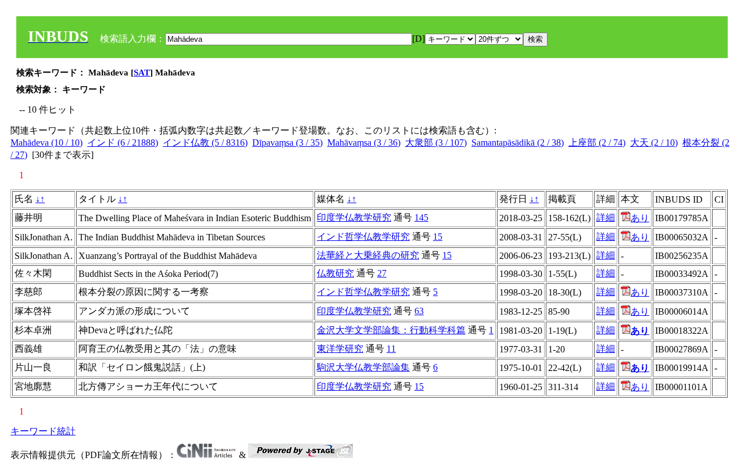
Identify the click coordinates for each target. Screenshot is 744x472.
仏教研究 (335, 273)
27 (382, 273)
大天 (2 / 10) (654, 142)
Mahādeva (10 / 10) (46, 142)
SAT (142, 72)
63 (419, 311)
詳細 (605, 217)
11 (391, 349)
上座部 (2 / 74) (596, 142)
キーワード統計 (43, 431)
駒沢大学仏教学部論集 (363, 367)
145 (421, 217)
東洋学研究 (340, 349)
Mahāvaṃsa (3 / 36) (363, 142)
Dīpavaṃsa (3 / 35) (287, 142)
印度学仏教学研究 (354, 217)
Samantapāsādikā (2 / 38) (517, 142)
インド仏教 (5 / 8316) (205, 142)
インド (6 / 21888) (122, 142)
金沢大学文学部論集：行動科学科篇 (391, 330)
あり (640, 218)
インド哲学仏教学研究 (363, 237)
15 (437, 237)
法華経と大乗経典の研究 (368, 255)
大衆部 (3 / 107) (436, 142)
